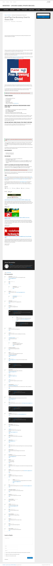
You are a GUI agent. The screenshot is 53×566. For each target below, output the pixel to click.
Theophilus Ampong (12, 337)
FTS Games (44, 9)
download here (16, 103)
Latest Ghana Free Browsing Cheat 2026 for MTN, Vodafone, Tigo (17, 199)
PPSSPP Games (24, 9)
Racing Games (31, 9)
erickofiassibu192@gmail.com (27, 485)
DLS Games (38, 9)
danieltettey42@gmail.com (28, 470)
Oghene (10, 429)
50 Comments (19, 21)
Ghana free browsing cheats (17, 56)
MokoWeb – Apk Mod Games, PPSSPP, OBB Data (18, 5)
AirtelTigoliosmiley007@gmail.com (27, 403)
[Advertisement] (19, 29)
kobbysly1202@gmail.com (17, 481)
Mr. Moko (11, 264)
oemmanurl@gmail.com (12, 278)
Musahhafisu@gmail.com (12, 355)
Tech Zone (12, 9)
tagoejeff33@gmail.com (12, 359)
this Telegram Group (23, 181)
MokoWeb (15, 364)
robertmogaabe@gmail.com (20, 292)
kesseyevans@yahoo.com (26, 319)
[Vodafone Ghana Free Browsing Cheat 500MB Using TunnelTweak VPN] (12, 235)
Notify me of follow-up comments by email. (12, 554)
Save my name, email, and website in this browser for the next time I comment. (18, 552)
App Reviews (6, 9)
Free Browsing (8, 272)
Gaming (18, 9)
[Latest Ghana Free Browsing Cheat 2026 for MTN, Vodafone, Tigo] (14, 198)
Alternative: (6, 559)
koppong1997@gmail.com (22, 414)
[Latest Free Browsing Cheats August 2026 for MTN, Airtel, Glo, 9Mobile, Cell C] (12, 216)
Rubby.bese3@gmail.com (13, 371)
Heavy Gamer (15, 311)
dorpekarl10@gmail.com (12, 456)
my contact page (29, 267)
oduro (10, 379)
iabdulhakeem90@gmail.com (13, 385)
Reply (9, 279)
